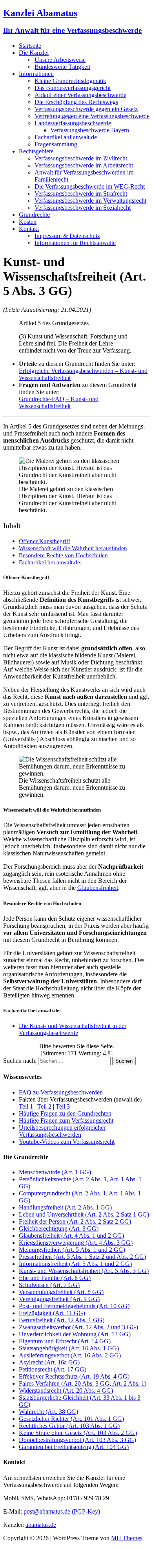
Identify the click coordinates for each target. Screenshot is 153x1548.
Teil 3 (63, 1106)
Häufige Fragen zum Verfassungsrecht (66, 1120)
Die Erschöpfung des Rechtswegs (76, 102)
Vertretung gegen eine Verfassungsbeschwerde (92, 116)
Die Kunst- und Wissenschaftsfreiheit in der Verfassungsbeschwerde (72, 1029)
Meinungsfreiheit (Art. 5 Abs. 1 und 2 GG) (72, 1249)
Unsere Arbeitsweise (60, 59)
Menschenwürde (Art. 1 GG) (55, 1172)
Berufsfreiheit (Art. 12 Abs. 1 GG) (61, 1320)
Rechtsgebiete (36, 151)
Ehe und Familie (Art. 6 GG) (55, 1277)
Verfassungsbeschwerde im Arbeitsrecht (84, 165)
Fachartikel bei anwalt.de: (50, 562)
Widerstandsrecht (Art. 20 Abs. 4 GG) (66, 1390)
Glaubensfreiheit (97, 887)
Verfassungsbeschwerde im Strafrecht (81, 193)
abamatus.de (41, 1524)
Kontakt (29, 228)
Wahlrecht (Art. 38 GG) (48, 1411)
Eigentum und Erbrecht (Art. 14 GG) (65, 1341)
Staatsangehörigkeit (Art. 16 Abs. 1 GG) (69, 1348)
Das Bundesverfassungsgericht (73, 88)
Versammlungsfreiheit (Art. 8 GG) (61, 1292)
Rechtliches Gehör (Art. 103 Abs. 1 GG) (69, 1425)
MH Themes (126, 1538)
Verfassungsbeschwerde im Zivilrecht (81, 158)
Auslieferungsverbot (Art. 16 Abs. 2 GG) (70, 1355)
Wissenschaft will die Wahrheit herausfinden (73, 548)
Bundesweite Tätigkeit (62, 66)
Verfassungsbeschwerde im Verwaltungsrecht (90, 200)
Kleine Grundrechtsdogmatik (70, 80)
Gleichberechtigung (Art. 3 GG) (58, 1228)
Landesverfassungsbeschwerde (73, 123)
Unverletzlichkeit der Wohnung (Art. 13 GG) (75, 1334)
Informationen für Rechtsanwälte (75, 242)
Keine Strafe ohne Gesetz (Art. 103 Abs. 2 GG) (78, 1432)
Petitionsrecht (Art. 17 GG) (52, 1369)
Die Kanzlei (34, 52)
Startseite (30, 45)
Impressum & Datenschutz (67, 235)
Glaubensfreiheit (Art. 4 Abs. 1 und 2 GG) (71, 1235)
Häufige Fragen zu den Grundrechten (65, 1113)
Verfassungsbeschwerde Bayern (89, 130)
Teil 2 (44, 1106)
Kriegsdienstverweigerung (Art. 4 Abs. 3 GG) (76, 1242)
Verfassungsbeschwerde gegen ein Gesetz (86, 109)
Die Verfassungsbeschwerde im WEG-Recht (90, 186)
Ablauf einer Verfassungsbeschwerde (80, 95)
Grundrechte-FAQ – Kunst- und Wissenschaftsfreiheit (58, 402)
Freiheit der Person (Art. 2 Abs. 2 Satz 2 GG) (75, 1221)
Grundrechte (34, 214)
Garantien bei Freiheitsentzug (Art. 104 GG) (74, 1447)
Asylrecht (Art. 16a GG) (49, 1362)
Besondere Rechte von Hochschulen (63, 555)
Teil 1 (26, 1106)
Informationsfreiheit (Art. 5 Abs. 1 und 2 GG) (75, 1263)
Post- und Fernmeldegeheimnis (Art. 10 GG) (74, 1306)
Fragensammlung (56, 144)
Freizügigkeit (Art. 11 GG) (52, 1313)
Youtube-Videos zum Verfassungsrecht (67, 1141)
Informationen (36, 73)
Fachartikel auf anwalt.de (66, 137)
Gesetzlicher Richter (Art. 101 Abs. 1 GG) (71, 1418)
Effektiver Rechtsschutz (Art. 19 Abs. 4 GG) (74, 1376)
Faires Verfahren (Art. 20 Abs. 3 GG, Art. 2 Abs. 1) (82, 1383)
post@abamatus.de (47, 1511)
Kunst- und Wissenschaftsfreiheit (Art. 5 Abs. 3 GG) (84, 1270)
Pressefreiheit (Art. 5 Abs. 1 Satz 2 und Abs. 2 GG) (82, 1256)
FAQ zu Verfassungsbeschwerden (61, 1092)
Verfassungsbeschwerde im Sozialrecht (83, 207)
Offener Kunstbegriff (44, 541)
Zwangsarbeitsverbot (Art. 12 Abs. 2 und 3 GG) (78, 1327)
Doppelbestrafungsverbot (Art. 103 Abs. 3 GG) (77, 1439)
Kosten (27, 221)
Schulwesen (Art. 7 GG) (49, 1285)
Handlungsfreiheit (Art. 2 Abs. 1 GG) (65, 1207)
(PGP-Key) (86, 1511)
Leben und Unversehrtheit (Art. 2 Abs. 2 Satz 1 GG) (84, 1214)
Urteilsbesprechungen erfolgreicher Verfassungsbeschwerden (62, 1131)
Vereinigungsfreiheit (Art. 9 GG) (59, 1299)
